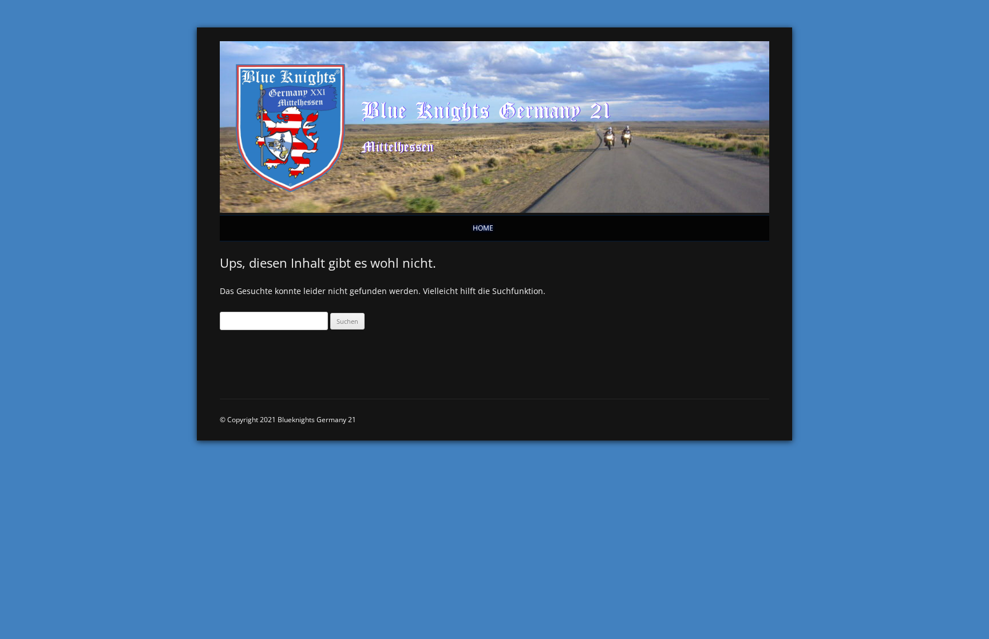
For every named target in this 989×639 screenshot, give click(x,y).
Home (483, 228)
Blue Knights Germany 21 (486, 110)
